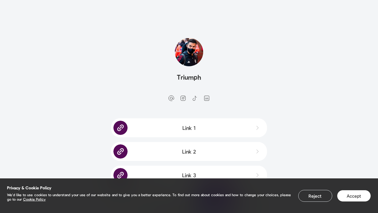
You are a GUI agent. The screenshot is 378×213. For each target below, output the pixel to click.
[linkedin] (206, 98)
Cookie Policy (34, 199)
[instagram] (183, 98)
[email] (171, 98)
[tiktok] (194, 98)
